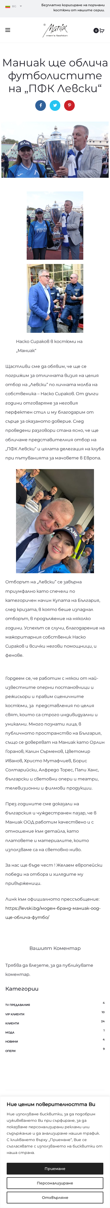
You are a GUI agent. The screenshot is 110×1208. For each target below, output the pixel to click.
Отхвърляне (55, 1197)
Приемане (55, 1168)
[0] (102, 30)
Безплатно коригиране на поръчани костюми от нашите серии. (73, 7)
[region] (55, 1152)
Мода (9, 1032)
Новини (11, 1041)
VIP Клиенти (14, 1014)
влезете (39, 965)
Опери (10, 1051)
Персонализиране (55, 1183)
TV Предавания (17, 1005)
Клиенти (12, 1023)
